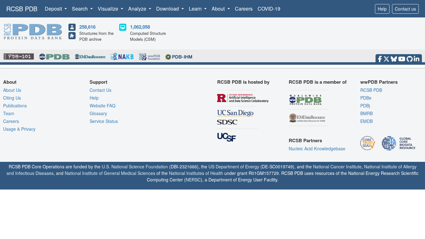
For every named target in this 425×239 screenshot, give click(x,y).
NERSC (193, 179)
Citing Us (12, 98)
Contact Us (100, 90)
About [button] (219, 8)
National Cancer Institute (337, 166)
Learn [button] (196, 8)
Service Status (104, 121)
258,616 (87, 26)
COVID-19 (269, 8)
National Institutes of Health (196, 173)
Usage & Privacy (19, 129)
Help (382, 9)
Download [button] (168, 8)
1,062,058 (140, 26)
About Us (12, 90)
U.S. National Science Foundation (135, 166)
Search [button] (80, 8)
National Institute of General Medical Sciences (110, 173)
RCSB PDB (21, 8)
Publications (15, 105)
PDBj (365, 105)
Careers (244, 8)
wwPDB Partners (379, 81)
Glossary (98, 113)
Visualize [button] (108, 8)
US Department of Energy (233, 166)
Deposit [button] (54, 8)
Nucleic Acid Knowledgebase (317, 148)
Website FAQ (102, 105)
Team (8, 113)
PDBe (365, 98)
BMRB (366, 113)
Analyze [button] (137, 8)
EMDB (366, 121)
